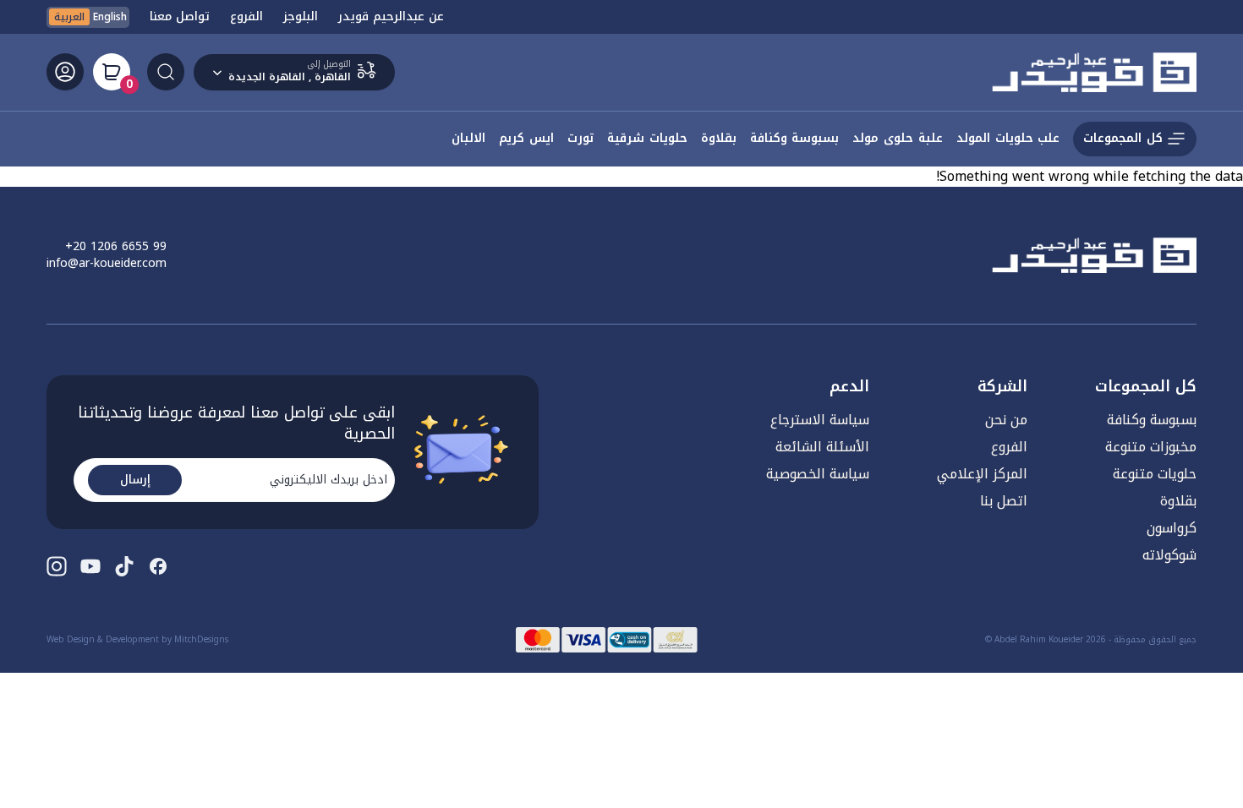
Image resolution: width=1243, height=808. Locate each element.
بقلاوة (1178, 501)
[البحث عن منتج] (165, 71)
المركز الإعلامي (982, 474)
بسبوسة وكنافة (1151, 420)
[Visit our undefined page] (158, 566)
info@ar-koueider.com (107, 263)
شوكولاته (1169, 555)
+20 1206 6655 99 (116, 246)
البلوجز (300, 16)
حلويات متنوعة (1154, 474)
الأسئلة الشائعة (822, 447)
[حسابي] (65, 71)
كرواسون (1171, 528)
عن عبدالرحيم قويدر (391, 16)
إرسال (135, 479)
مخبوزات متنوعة (1150, 447)
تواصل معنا (180, 16)
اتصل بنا (1003, 501)
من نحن (1006, 420)
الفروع (246, 16)
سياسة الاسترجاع (819, 420)
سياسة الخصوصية (817, 474)
